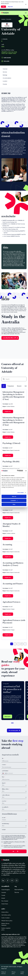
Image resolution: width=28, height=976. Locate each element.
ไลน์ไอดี (3, 829)
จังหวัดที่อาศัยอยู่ (6, 823)
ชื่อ (3, 758)
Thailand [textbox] (4, 819)
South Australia (7, 57)
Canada (3, 895)
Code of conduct (5, 917)
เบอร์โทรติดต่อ (5, 770)
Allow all (14, 496)
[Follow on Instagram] (16, 880)
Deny (14, 504)
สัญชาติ (4, 783)
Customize (13, 500)
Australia (3, 892)
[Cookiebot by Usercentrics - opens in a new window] (17, 471)
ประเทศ (4, 817)
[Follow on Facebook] (7, 880)
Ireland (3, 898)
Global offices (4, 912)
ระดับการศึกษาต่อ (6, 795)
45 (21, 643)
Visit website (6, 61)
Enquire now (8, 411)
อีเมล (3, 776)
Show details (20, 492)
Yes (3, 6)
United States (4, 903)
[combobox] (4, 773)
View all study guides (13, 730)
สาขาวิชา (4, 801)
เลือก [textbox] (3, 785)
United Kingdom (5, 889)
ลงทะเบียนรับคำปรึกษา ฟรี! (9, 337)
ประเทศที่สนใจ (5, 807)
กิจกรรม (17, 892)
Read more (7, 716)
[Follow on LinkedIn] (3, 880)
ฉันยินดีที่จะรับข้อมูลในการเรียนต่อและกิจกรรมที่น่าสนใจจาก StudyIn (14, 842)
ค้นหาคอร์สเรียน (19, 889)
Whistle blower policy (6, 920)
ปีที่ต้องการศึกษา (6, 789)
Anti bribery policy (6, 915)
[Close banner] (25, 470)
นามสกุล (4, 764)
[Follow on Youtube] (12, 880)
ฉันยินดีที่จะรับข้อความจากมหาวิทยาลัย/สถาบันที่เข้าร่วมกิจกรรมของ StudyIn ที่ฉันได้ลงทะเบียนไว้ (14, 846)
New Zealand (4, 901)
